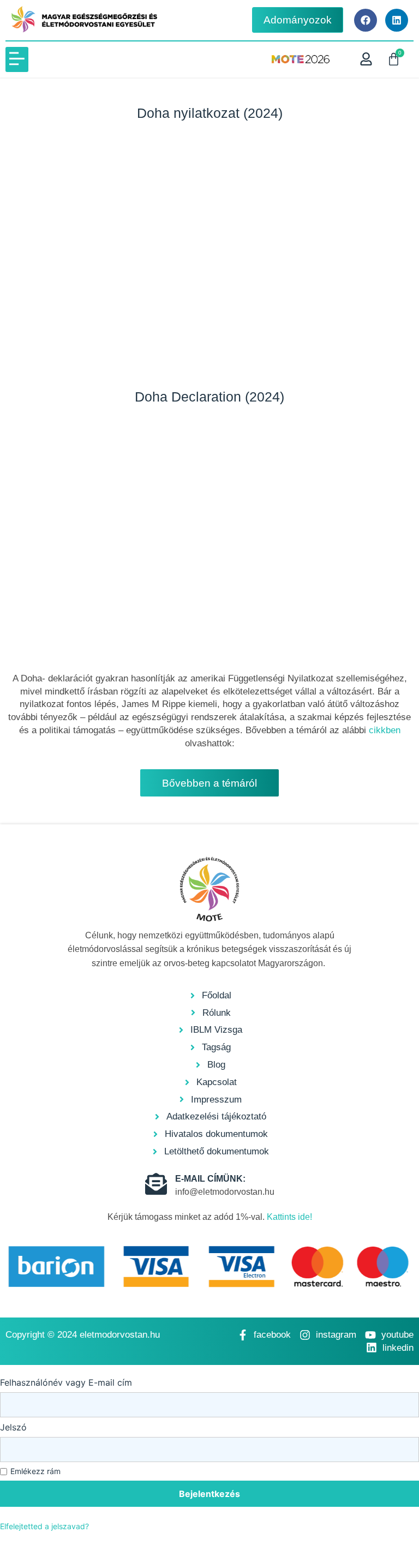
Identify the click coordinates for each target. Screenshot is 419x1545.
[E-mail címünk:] (156, 1184)
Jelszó (13, 1427)
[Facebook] (365, 20)
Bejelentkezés (209, 1493)
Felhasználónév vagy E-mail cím (66, 1382)
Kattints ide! (289, 1216)
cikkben (384, 730)
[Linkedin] (396, 20)
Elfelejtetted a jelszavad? (44, 1526)
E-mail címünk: (210, 1178)
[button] (16, 59)
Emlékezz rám (35, 1471)
